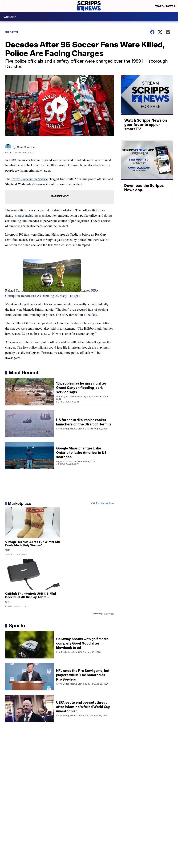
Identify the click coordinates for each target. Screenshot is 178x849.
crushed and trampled (75, 245)
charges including (26, 215)
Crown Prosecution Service (29, 179)
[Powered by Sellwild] (109, 614)
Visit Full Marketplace (102, 503)
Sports (11, 32)
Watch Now (164, 6)
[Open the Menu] (5, 6)
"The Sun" (62, 309)
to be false (90, 314)
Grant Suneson (26, 147)
